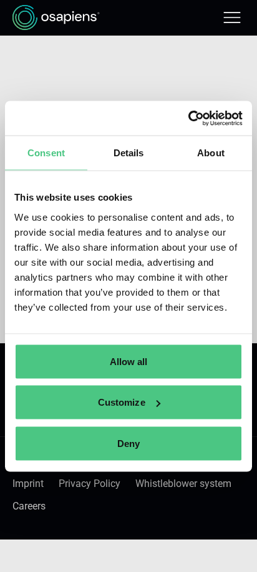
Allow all (129, 361)
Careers (29, 506)
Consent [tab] (46, 153)
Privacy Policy (89, 483)
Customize (121, 402)
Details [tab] (129, 153)
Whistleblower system (183, 483)
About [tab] (211, 153)
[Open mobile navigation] (232, 17)
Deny (128, 443)
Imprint (28, 483)
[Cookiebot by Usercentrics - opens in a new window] (188, 118)
